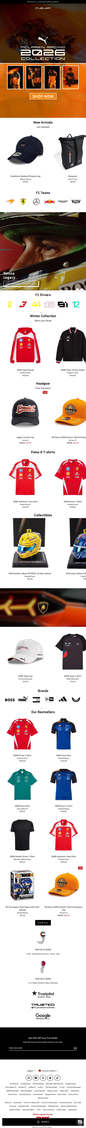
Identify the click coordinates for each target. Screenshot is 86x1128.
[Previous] (77, 290)
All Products (14, 1084)
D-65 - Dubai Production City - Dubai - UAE (43, 954)
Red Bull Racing (38, 1084)
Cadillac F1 (32, 1087)
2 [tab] (45, 210)
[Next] (82, 290)
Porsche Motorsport (74, 1087)
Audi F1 (40, 1087)
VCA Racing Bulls (51, 1087)
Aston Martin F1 (10, 1087)
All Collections (26, 1084)
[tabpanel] (10, 202)
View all (43, 922)
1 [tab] (41, 210)
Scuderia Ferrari (70, 1084)
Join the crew (43, 1115)
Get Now (11, 227)
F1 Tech (62, 1087)
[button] (80, 1122)
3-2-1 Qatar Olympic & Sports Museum (43, 983)
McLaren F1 (22, 1087)
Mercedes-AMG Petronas (54, 1084)
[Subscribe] (82, 1106)
